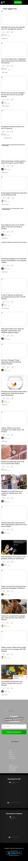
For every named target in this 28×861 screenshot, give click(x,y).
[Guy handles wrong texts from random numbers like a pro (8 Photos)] (14, 672)
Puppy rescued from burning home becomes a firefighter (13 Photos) (13, 587)
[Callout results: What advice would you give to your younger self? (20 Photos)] (14, 638)
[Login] (24, 2)
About (10, 750)
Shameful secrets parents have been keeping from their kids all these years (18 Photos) (14, 393)
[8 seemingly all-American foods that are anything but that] (14, 183)
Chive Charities (12, 770)
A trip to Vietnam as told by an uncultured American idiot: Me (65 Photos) (13, 297)
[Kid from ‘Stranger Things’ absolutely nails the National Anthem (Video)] (14, 350)
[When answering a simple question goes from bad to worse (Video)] (14, 151)
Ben (5, 168)
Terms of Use (12, 756)
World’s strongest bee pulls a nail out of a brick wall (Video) (12, 462)
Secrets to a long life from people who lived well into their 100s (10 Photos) (13, 618)
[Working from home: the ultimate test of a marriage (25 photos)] (14, 17)
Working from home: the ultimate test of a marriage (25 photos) (13, 28)
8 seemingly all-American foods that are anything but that (14, 194)
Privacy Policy (12, 758)
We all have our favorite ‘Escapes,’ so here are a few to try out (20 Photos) (13, 94)
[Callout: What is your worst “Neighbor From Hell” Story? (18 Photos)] (14, 418)
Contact (11, 754)
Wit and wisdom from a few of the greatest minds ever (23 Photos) (13, 558)
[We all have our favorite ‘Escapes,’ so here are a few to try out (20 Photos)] (14, 83)
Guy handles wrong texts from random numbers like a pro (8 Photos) (12, 683)
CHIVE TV (11, 765)
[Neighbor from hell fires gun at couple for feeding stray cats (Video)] (14, 481)
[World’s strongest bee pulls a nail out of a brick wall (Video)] (14, 452)
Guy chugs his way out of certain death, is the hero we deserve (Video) (12, 226)
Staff (5, 34)
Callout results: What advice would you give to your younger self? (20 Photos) (13, 649)
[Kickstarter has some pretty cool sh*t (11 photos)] (14, 117)
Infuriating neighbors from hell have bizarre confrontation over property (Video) (13, 260)
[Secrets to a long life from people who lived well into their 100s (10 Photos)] (14, 606)
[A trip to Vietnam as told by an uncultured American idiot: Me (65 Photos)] (14, 285)
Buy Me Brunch (12, 768)
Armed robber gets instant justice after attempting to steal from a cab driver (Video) (14, 524)
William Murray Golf (13, 767)
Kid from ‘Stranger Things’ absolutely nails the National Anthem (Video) (11, 362)
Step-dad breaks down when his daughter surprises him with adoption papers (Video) (12, 330)
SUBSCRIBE (18, 2)
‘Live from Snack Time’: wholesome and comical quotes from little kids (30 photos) (13, 61)
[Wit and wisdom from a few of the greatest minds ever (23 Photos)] (14, 547)
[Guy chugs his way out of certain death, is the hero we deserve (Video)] (14, 215)
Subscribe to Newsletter (14, 732)
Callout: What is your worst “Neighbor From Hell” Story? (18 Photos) (12, 430)
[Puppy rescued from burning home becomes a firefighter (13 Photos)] (14, 577)
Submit (10, 752)
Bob (5, 102)
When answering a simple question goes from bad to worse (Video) (13, 162)
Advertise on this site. (14, 855)
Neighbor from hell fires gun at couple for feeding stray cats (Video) (12, 493)
